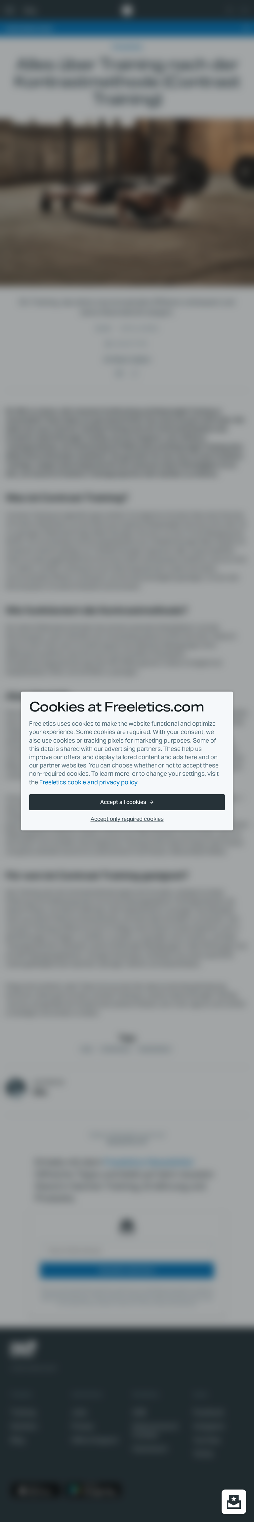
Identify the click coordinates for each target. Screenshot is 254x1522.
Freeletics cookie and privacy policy (88, 782)
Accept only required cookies (127, 819)
